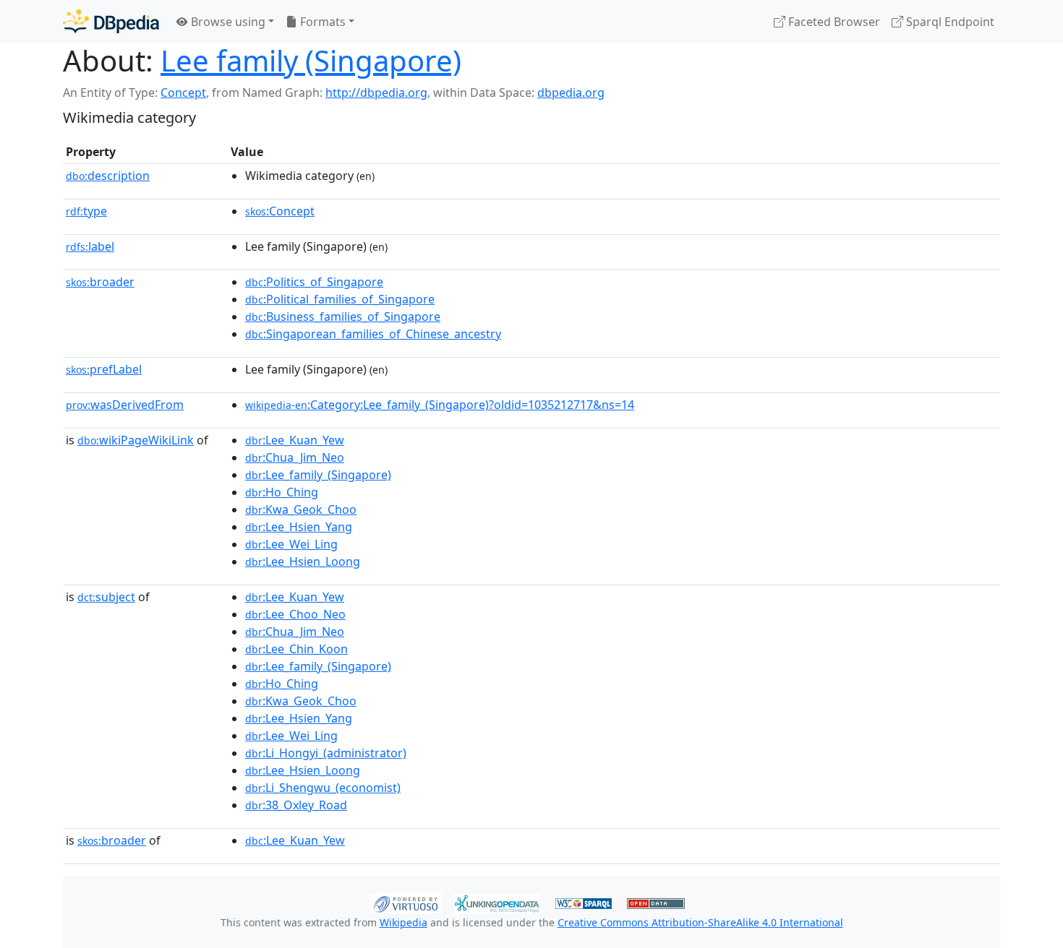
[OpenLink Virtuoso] (406, 902)
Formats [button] (321, 22)
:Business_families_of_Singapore (342, 316)
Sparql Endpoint (948, 22)
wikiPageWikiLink (135, 440)
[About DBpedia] (111, 21)
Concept (183, 92)
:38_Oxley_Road (296, 805)
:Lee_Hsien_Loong (302, 561)
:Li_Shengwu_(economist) (323, 788)
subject (106, 597)
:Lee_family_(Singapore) (318, 475)
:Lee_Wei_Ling (291, 544)
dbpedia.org (571, 92)
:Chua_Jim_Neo (294, 457)
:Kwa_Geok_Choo (301, 509)
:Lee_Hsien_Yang (298, 527)
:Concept (280, 211)
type (86, 211)
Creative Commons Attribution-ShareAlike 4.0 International (700, 922)
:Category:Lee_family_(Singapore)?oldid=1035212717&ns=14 (439, 405)
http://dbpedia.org (376, 92)
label (90, 246)
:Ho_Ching (281, 492)
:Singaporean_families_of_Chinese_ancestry (373, 334)
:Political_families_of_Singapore (340, 299)
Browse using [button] (226, 22)
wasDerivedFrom (125, 405)
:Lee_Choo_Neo (295, 614)
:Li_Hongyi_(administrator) (325, 753)
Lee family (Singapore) (311, 60)
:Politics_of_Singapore (314, 282)
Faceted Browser (832, 22)
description (108, 176)
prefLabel (104, 369)
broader (100, 282)
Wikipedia (403, 922)
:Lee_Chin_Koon (296, 649)
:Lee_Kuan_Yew (294, 440)
